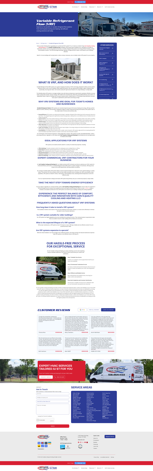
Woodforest (105, 418)
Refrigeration (44, 43)
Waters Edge (105, 407)
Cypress (75, 410)
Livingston (89, 412)
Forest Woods (90, 394)
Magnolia (89, 413)
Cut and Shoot (76, 409)
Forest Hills (76, 417)
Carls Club (95, 446)
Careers (95, 448)
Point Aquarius (106, 393)
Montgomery (90, 415)
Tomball (104, 406)
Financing (95, 444)
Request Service (46, 377)
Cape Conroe (76, 400)
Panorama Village (91, 420)
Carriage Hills (76, 404)
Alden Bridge (76, 393)
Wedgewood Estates (107, 415)
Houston (89, 399)
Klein (88, 406)
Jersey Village (90, 403)
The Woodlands (106, 404)
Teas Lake (105, 400)
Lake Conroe (90, 407)
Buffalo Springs (77, 397)
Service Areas (84, 7)
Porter (104, 394)
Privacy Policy (96, 457)
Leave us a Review (108, 309)
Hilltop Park (90, 396)
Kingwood (89, 404)
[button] (76, 7)
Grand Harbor (90, 393)
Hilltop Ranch (90, 397)
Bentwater (76, 396)
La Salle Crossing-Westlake (94, 410)
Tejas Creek (105, 401)
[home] (44, 7)
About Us (99, 7)
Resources (91, 7)
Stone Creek (105, 399)
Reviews (95, 442)
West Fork (105, 413)
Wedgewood (105, 410)
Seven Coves (105, 396)
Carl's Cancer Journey (109, 7)
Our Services (75, 7)
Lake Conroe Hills (91, 409)
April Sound (76, 394)
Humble (89, 400)
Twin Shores (105, 403)
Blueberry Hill (76, 399)
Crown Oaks (76, 407)
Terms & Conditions (47, 416)
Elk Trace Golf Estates (78, 416)
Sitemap (112, 457)
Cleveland (75, 401)
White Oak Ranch (107, 412)
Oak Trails (89, 419)
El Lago (75, 415)
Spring (104, 397)
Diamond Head (77, 412)
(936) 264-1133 (81, 439)
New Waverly (90, 417)
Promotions (96, 440)
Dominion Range (77, 413)
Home (37, 43)
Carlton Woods (77, 403)
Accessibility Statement (104, 457)
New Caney (90, 416)
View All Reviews (94, 309)
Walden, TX (105, 409)
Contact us (87, 188)
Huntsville (89, 401)
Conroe (75, 406)
